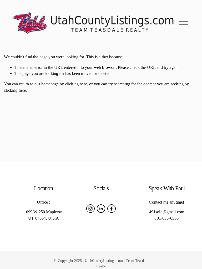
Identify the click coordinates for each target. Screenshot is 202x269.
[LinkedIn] (101, 208)
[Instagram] (90, 208)
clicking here (76, 84)
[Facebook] (111, 208)
